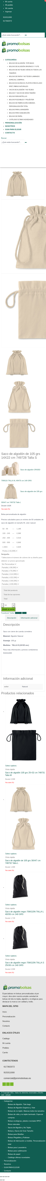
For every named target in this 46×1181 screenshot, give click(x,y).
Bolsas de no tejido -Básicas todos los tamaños (26, 1111)
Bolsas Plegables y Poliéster (21, 100)
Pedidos (5, 1048)
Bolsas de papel (15, 116)
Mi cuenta (9, 8)
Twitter (12, 613)
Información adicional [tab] (29, 618)
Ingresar (8, 12)
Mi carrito (8, 2)
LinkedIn (18, 613)
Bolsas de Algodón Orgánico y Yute (24, 66)
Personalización (13, 123)
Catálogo (6, 1038)
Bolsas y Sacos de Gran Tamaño (22, 93)
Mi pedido (9, 5)
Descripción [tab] (11, 618)
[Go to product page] (25, 730)
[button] (3, 31)
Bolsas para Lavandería (19, 109)
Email (24, 613)
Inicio (4, 1012)
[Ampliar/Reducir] (1, 1176)
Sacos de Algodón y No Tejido (21, 90)
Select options (11, 766)
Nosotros (10, 126)
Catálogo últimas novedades (21, 119)
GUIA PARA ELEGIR (13, 129)
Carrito (5, 1052)
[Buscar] (26, 142)
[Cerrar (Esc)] (8, 1176)
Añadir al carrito (8, 609)
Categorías (10, 60)
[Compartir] (6, 1176)
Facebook (5, 613)
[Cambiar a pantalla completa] (3, 1176)
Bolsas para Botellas (18, 96)
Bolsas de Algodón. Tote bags (21, 63)
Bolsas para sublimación (19, 113)
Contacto (10, 133)
